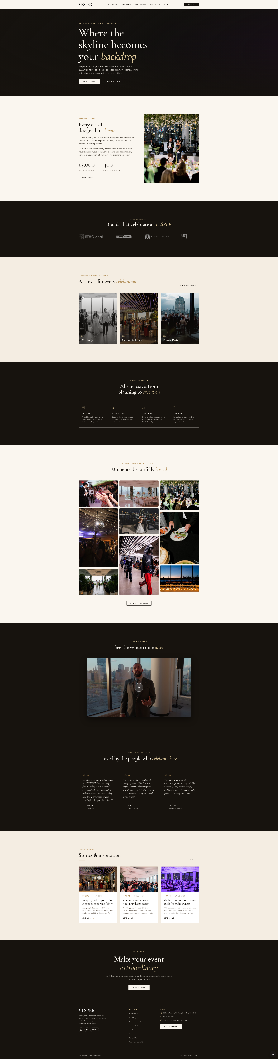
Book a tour (192, 4)
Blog (166, 4)
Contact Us (133, 1038)
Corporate (126, 4)
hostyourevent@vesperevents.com (175, 1020)
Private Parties (134, 1026)
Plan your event (171, 1026)
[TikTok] (86, 1029)
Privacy (197, 1055)
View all (194, 860)
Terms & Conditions (186, 1055)
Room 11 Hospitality (136, 1042)
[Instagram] (81, 1029)
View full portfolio (139, 603)
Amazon (94, 1029)
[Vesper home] (85, 4)
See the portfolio (189, 286)
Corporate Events (135, 1022)
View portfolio (113, 81)
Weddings (112, 4)
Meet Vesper (87, 177)
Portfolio (155, 4)
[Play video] (139, 687)
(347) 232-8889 (168, 1017)
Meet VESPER (140, 4)
